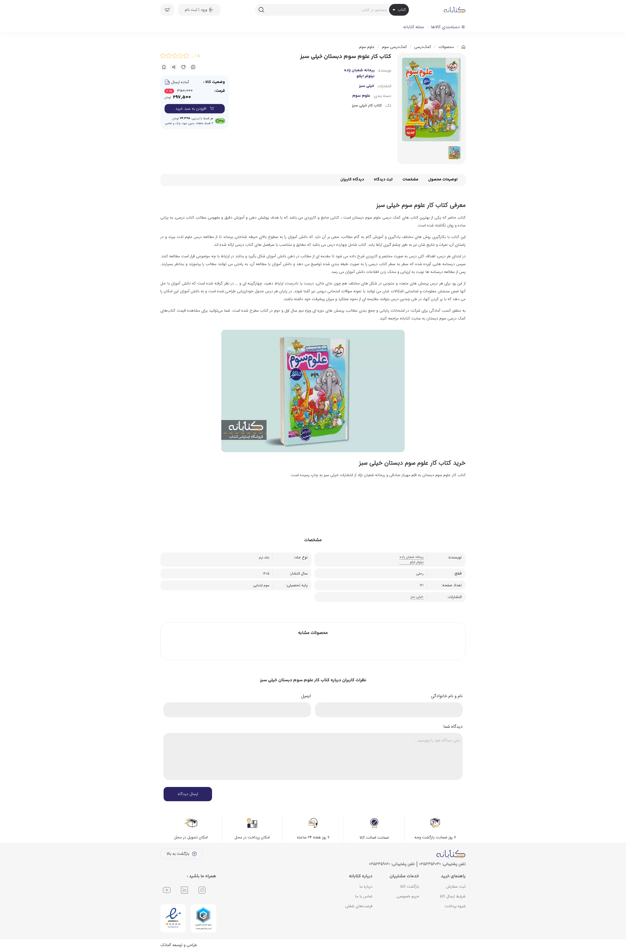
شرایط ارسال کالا (453, 896)
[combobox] (332, 10)
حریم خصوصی (408, 896)
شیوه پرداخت (455, 906)
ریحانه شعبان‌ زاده (359, 70)
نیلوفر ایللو (366, 76)
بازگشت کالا (409, 886)
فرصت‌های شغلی (358, 906)
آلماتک (165, 945)
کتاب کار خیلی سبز (367, 106)
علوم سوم (367, 47)
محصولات (446, 47)
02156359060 (379, 864)
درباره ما (365, 886)
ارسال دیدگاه (188, 794)
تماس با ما (363, 896)
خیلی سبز (366, 86)
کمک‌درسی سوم (394, 47)
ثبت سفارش (456, 886)
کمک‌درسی (422, 47)
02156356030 (430, 864)
